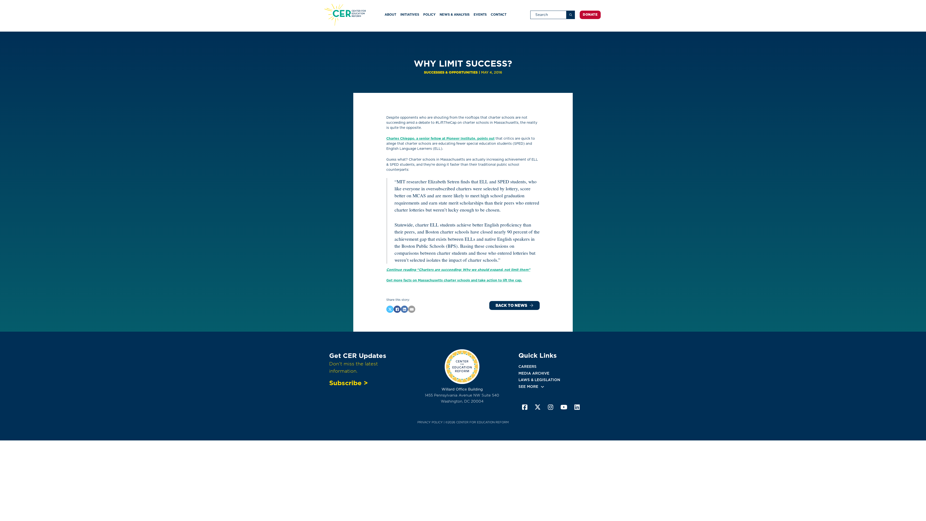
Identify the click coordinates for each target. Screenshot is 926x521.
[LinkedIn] (404, 309)
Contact (498, 14)
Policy (429, 14)
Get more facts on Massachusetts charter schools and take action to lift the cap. (454, 280)
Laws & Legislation (539, 380)
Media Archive (533, 373)
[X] (390, 309)
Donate (590, 14)
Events (480, 14)
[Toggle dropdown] (542, 387)
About (390, 14)
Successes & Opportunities (451, 72)
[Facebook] (397, 309)
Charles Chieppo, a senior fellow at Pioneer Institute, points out (440, 138)
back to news (511, 305)
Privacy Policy (430, 422)
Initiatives (409, 14)
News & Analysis (455, 14)
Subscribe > (348, 383)
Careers (527, 366)
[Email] (411, 309)
